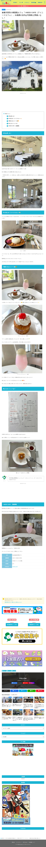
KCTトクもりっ (20, 844)
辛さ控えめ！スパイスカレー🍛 (14, 118)
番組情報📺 (33, 2)
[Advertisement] (23, 102)
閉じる (9, 113)
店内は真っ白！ (11, 116)
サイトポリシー (18, 842)
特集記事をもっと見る (34, 624)
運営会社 (13, 842)
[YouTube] (25, 683)
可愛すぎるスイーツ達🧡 (13, 120)
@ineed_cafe (15, 566)
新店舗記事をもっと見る (12, 624)
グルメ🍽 (21, 2)
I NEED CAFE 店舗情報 (13, 125)
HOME (3, 838)
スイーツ (9, 670)
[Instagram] (32, 683)
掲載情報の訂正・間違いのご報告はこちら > (13, 602)
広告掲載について (32, 842)
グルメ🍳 (3, 9)
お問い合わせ (25, 842)
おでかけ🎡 (27, 2)
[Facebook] (14, 683)
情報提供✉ (40, 2)
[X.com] (20, 683)
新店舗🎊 (15, 2)
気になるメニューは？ (12, 123)
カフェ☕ (14, 670)
